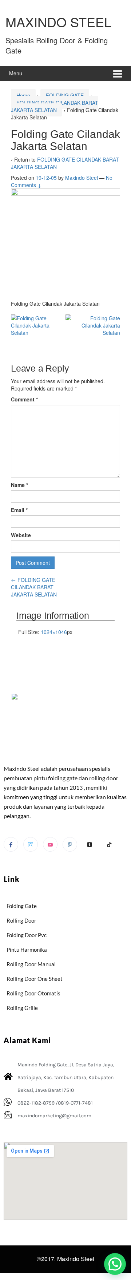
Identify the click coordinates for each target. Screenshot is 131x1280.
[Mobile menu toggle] (118, 73)
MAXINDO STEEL (58, 21)
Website (21, 535)
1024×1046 (54, 631)
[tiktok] (109, 844)
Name (19, 484)
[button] (115, 1264)
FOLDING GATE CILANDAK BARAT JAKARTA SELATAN (54, 106)
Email (19, 510)
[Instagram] (30, 844)
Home (23, 95)
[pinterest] (70, 844)
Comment (24, 399)
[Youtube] (50, 844)
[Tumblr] (89, 844)
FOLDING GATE (65, 95)
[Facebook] (11, 844)
